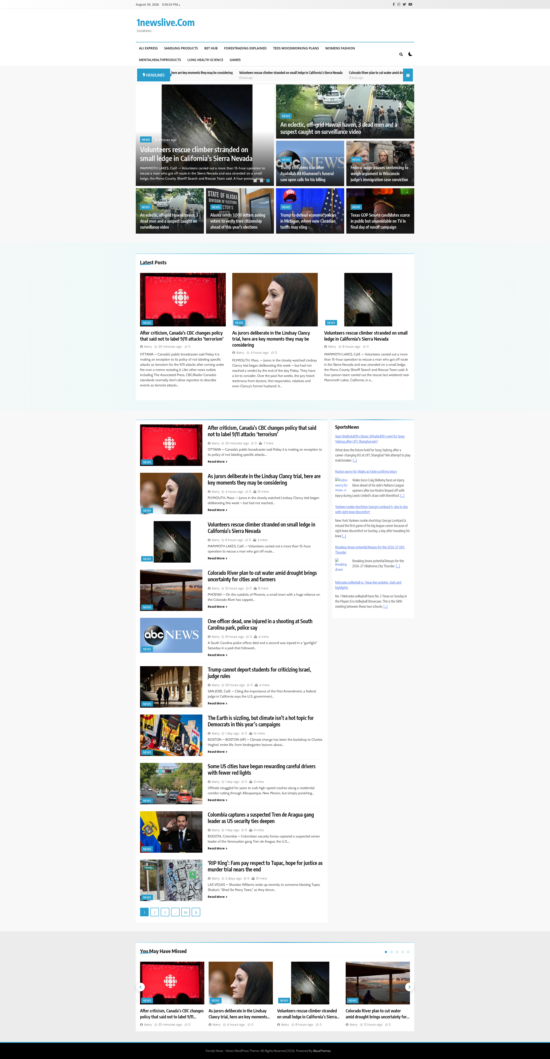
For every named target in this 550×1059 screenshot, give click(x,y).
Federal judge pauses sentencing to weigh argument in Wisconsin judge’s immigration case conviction (379, 173)
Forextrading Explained (245, 48)
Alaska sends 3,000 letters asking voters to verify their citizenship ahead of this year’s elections (237, 221)
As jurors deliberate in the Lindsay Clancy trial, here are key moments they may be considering (271, 339)
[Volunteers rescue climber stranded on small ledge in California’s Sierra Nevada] (367, 299)
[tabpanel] (205, 135)
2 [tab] (262, 181)
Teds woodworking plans (296, 48)
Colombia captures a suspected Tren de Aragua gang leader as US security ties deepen (261, 817)
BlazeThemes (322, 1051)
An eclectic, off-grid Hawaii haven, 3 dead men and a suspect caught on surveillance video (338, 128)
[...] (402, 460)
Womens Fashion (340, 48)
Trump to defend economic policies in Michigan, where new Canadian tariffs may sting (308, 221)
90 (185, 912)
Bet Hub (211, 48)
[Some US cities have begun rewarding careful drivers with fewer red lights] (171, 783)
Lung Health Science (205, 60)
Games (235, 60)
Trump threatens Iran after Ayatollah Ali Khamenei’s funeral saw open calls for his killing (307, 173)
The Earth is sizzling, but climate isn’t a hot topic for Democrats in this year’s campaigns (261, 721)
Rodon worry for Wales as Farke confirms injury (366, 436)
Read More (216, 461)
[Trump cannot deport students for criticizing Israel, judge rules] (171, 687)
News (146, 131)
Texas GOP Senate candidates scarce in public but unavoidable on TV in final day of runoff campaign (380, 221)
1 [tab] (256, 181)
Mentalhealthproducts (160, 60)
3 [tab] (268, 181)
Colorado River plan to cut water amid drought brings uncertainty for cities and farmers (327, 72)
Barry (148, 346)
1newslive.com (166, 22)
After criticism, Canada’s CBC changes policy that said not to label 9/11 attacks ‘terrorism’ (195, 149)
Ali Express (148, 48)
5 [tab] (408, 952)
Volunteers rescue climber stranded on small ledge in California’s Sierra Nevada (212, 72)
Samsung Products (181, 48)
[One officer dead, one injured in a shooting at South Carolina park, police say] (171, 635)
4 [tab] (403, 952)
